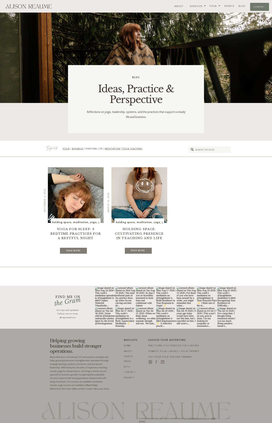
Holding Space (61, 222)
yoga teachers (132, 149)
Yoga (93, 222)
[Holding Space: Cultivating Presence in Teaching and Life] (139, 195)
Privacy (142, 421)
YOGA (66, 149)
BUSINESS (77, 149)
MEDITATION (112, 149)
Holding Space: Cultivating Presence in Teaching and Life (139, 233)
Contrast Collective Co (198, 419)
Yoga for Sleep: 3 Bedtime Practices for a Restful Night (75, 233)
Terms (212, 419)
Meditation (80, 222)
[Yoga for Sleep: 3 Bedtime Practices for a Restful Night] (76, 195)
